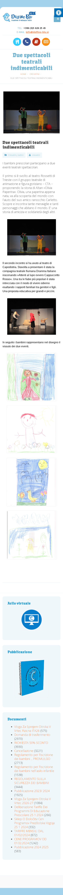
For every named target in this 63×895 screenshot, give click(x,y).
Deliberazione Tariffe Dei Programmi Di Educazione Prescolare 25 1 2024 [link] (31, 811)
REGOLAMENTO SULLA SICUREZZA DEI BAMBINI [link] (31, 781)
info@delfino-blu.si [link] (37, 32)
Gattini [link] (20, 155)
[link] (58, 12)
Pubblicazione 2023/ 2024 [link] (32, 791)
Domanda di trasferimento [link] (32, 735)
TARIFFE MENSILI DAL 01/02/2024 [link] (29, 833)
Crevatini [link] (12, 155)
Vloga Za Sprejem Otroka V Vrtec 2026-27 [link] (32, 801)
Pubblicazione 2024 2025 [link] (31, 847)
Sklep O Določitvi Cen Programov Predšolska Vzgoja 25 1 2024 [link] (34, 823)
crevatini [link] (36, 155)
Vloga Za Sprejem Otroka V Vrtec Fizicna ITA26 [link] (32, 729)
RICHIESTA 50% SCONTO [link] (31, 743)
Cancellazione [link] (23, 751)
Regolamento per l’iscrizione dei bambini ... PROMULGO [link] (33, 757)
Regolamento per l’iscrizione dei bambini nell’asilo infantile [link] (34, 769)
